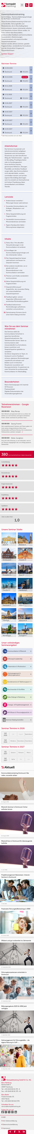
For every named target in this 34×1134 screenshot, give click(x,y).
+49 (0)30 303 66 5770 (11, 1101)
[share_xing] (10, 1132)
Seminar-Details (7, 54)
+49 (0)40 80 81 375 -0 (12, 1089)
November (20, 741)
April (13, 759)
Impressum (6, 1128)
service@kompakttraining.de (10, 1106)
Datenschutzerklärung (9, 1124)
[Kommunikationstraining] (26, 5)
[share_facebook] (15, 1132)
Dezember (28, 741)
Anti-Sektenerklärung (9, 1121)
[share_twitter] (19, 1132)
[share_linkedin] (24, 1132)
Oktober (12, 741)
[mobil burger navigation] (22, 5)
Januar (13, 752)
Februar (20, 752)
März (28, 752)
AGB (3, 1117)
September (28, 734)
